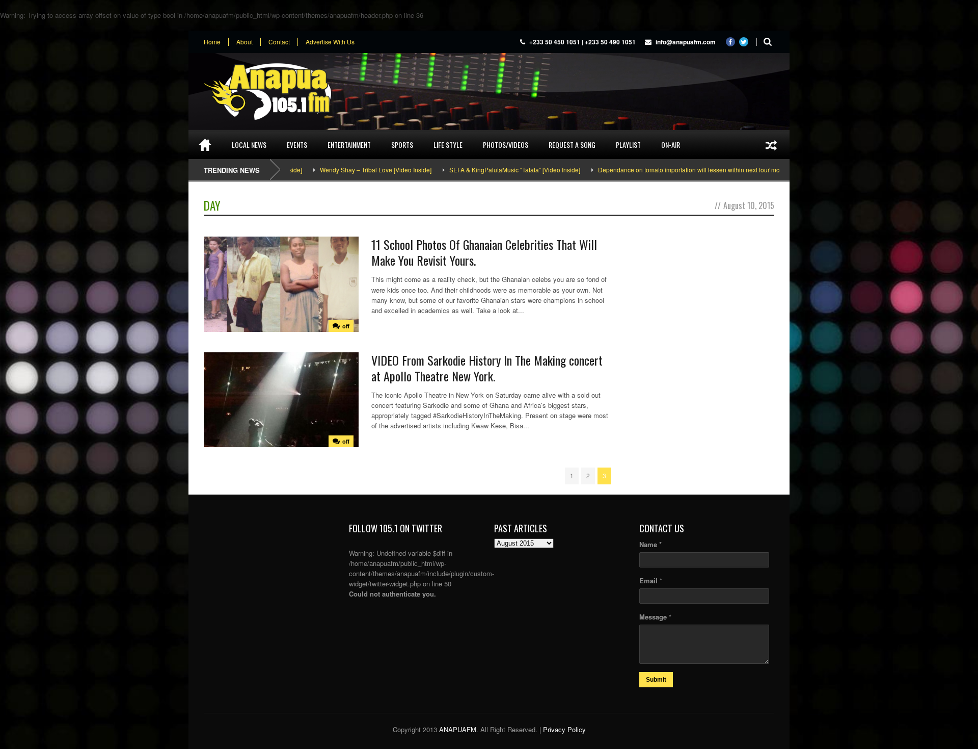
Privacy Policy (564, 729)
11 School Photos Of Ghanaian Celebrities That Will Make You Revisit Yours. (484, 252)
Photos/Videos (505, 144)
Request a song (572, 144)
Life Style (448, 144)
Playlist (628, 144)
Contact (279, 42)
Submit (656, 679)
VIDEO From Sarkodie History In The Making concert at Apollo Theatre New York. (487, 368)
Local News (249, 144)
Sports (402, 144)
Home (212, 42)
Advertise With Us (330, 42)
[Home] (205, 145)
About (244, 42)
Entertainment (349, 144)
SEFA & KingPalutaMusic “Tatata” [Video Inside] (484, 169)
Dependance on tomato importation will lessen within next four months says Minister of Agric (695, 169)
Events (297, 144)
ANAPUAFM (457, 729)
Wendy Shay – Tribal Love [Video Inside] (345, 169)
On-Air (670, 144)
